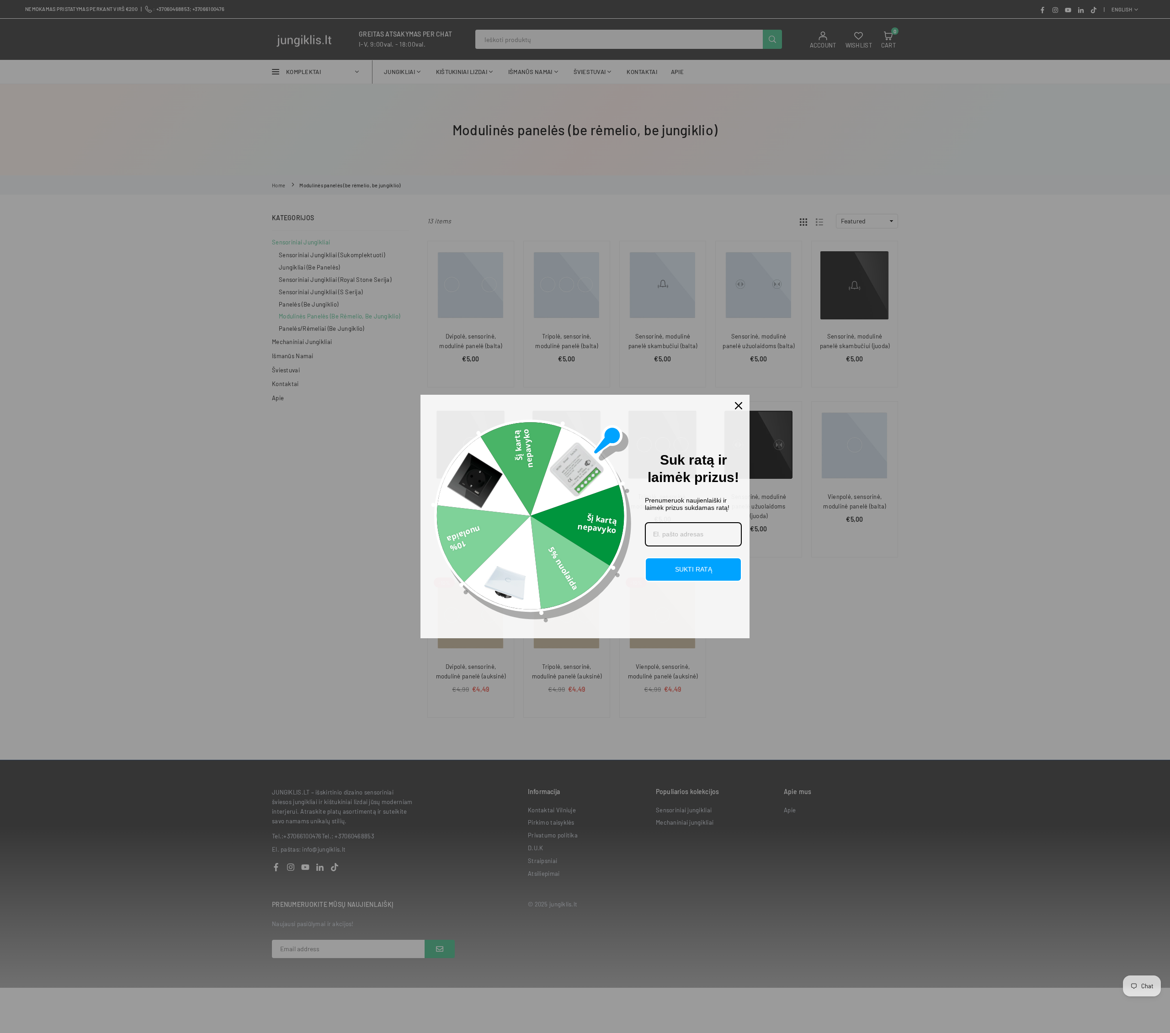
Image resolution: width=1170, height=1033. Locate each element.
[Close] (739, 406)
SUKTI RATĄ (693, 569)
